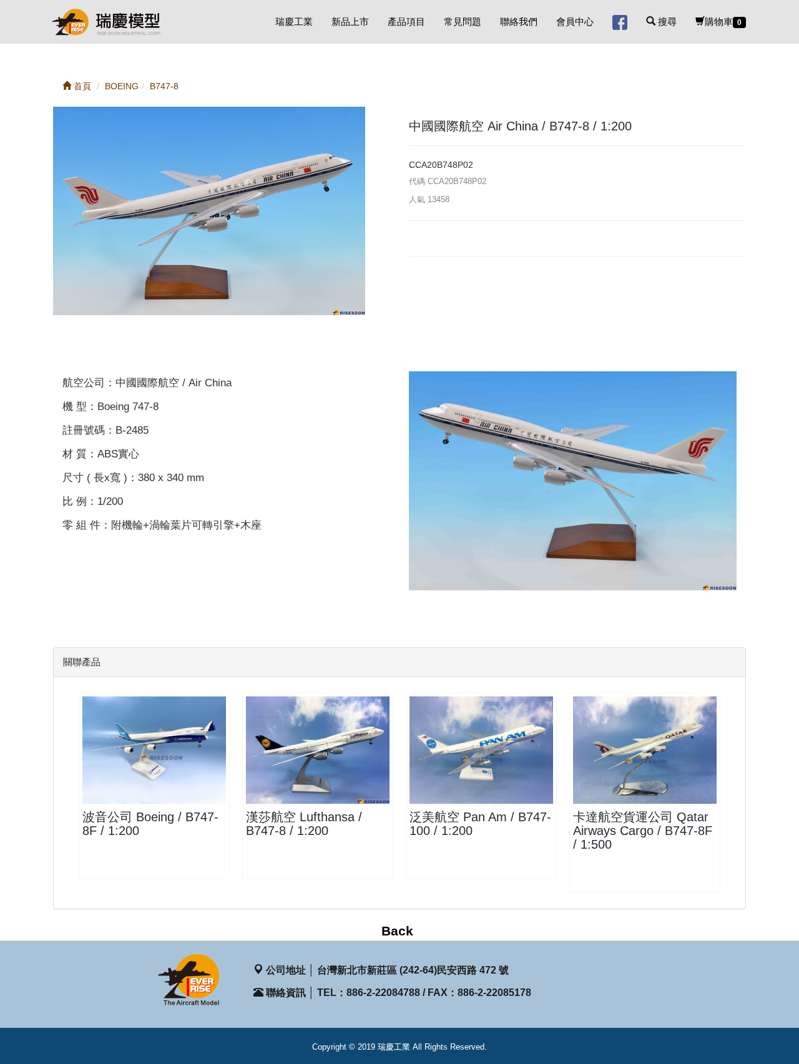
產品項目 (406, 21)
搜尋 (666, 21)
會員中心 (575, 21)
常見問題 (462, 21)
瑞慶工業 (294, 21)
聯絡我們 (518, 21)
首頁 (81, 86)
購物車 (723, 21)
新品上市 (350, 21)
